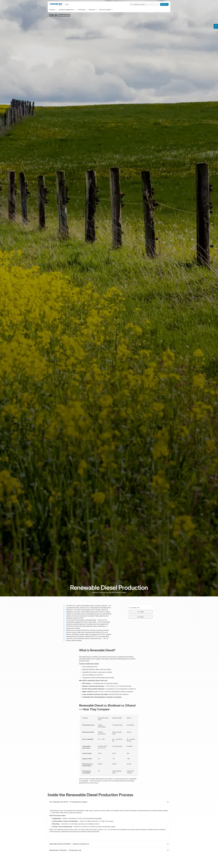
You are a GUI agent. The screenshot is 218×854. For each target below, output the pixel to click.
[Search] (131, 4)
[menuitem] (53, 9)
